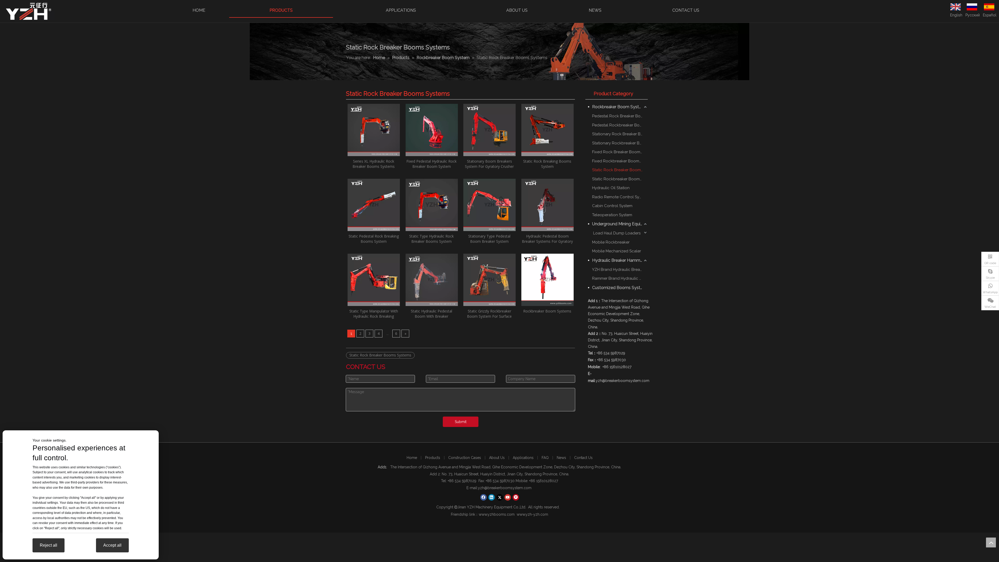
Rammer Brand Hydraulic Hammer (620, 278)
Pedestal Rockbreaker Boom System (620, 125)
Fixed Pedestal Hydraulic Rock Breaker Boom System (431, 164)
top (991, 542)
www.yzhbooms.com (497, 514)
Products (432, 458)
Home (412, 458)
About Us (497, 458)
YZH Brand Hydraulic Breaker (619, 269)
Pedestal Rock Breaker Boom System (620, 116)
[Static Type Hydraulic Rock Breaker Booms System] (432, 204)
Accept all (112, 545)
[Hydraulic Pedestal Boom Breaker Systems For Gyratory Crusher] (547, 204)
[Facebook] (483, 497)
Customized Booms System (619, 287)
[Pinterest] (516, 497)
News (561, 458)
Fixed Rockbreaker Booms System (620, 161)
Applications (523, 458)
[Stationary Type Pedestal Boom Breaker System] (489, 204)
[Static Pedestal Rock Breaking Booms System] (374, 204)
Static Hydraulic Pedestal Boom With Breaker (431, 314)
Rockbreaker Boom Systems (547, 311)
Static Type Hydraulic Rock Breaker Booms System (431, 239)
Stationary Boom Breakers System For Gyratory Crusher (489, 164)
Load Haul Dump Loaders (616, 233)
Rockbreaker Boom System (618, 106)
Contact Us (583, 458)
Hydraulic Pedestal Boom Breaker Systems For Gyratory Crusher (547, 239)
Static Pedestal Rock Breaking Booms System (374, 239)
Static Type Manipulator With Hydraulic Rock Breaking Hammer (373, 314)
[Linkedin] (491, 497)
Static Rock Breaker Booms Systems (380, 355)
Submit (460, 422)
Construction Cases (464, 458)
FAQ (545, 458)
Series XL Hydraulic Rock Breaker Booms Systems (374, 164)
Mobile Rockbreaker (611, 242)
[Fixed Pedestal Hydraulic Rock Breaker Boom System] (432, 129)
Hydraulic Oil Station (611, 188)
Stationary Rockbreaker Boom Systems (620, 143)
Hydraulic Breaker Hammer (618, 260)
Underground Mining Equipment (620, 223)
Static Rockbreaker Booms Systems (620, 179)
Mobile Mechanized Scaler (616, 251)
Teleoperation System (612, 215)
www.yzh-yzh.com (532, 514)
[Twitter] (499, 497)
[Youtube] (507, 497)
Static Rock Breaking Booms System (547, 164)
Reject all (48, 545)
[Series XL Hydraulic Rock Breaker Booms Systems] (374, 129)
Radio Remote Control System (620, 197)
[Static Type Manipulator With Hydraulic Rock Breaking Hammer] (374, 279)
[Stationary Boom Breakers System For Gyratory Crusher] (489, 129)
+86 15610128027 (543, 481)
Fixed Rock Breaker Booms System (620, 152)
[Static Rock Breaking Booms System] (547, 129)
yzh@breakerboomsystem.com (505, 488)
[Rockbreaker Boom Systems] (547, 279)
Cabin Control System (612, 205)
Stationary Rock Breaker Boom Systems (620, 134)
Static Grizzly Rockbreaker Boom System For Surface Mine (489, 314)
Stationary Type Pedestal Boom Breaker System (489, 239)
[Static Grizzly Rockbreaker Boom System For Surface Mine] (489, 279)
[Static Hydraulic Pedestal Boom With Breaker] (432, 279)
